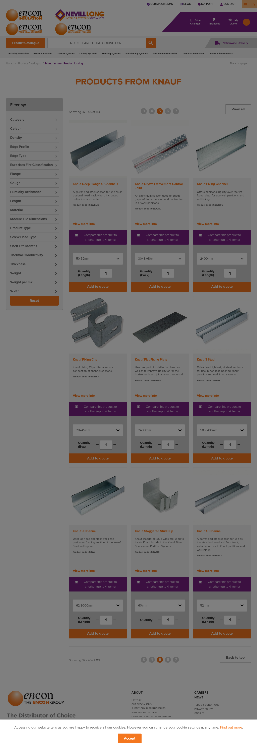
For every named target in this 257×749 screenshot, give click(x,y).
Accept (129, 738)
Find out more (231, 727)
